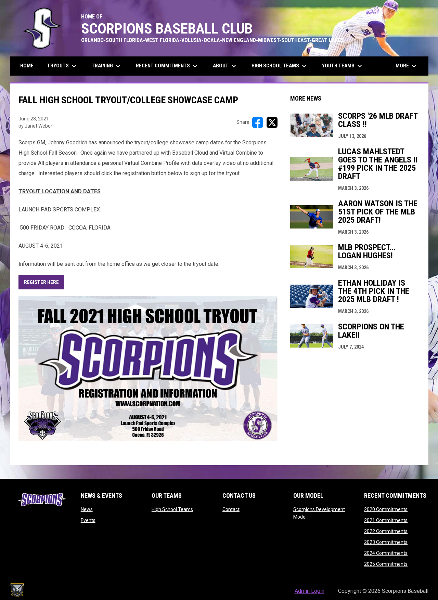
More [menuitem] (407, 66)
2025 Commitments (386, 564)
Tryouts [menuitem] (62, 66)
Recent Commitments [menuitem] (167, 66)
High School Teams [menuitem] (280, 66)
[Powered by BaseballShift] (17, 590)
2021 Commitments (386, 520)
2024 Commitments (386, 553)
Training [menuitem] (107, 66)
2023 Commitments (386, 542)
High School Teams (172, 509)
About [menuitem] (225, 66)
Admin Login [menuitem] (309, 591)
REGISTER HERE (41, 282)
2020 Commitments (386, 509)
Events (88, 520)
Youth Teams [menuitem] (343, 66)
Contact (231, 509)
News (87, 509)
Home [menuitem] (27, 66)
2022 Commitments (386, 531)
